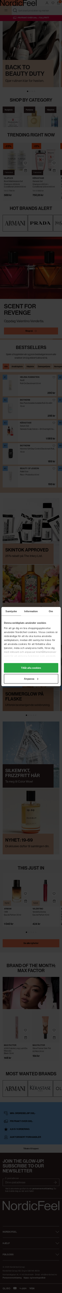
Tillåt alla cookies (31, 667)
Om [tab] (51, 611)
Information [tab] (31, 611)
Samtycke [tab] (11, 611)
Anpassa (29, 678)
